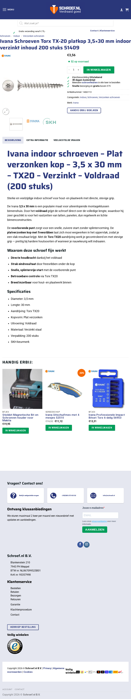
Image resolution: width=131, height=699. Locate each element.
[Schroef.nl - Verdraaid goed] (65, 10)
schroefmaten (90, 82)
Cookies (28, 672)
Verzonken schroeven (33, 36)
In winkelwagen (99, 69)
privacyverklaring (99, 521)
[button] (8, 9)
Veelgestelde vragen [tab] (67, 140)
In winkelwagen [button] (15, 430)
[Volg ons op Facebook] (80, 545)
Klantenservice (107, 30)
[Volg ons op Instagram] (86, 545)
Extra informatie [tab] (37, 140)
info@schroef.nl (109, 495)
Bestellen (16, 588)
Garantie (15, 604)
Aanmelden (94, 529)
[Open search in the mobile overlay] (65, 23)
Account (7, 689)
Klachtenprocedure (21, 609)
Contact (94, 30)
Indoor (16, 36)
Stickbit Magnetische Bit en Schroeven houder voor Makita (20, 418)
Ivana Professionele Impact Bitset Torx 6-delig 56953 (107, 416)
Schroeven (5, 36)
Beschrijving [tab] (13, 140)
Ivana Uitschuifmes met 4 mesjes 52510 (62, 416)
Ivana (76, 102)
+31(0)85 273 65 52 (69, 495)
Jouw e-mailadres (93, 507)
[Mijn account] (121, 9)
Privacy (47, 668)
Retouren (16, 599)
